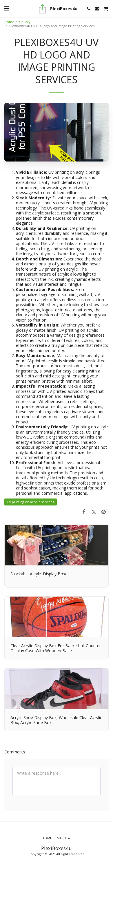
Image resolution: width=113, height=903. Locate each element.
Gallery (24, 21)
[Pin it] (104, 512)
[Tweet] (94, 512)
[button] (6, 8)
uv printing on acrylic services (30, 502)
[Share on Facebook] (84, 512)
